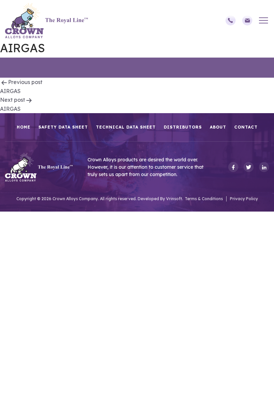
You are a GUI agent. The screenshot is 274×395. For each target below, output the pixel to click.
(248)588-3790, (234, 20)
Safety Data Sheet (63, 127)
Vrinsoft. (174, 198)
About (218, 127)
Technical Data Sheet (126, 127)
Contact (246, 127)
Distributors (183, 127)
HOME (23, 127)
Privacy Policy (244, 198)
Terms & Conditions (204, 198)
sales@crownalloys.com (250, 20)
